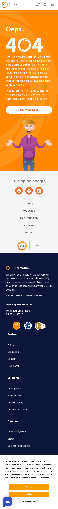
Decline (29, 494)
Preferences (29, 502)
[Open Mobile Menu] (53, 5)
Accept (29, 487)
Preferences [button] (44, 478)
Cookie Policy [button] (27, 474)
